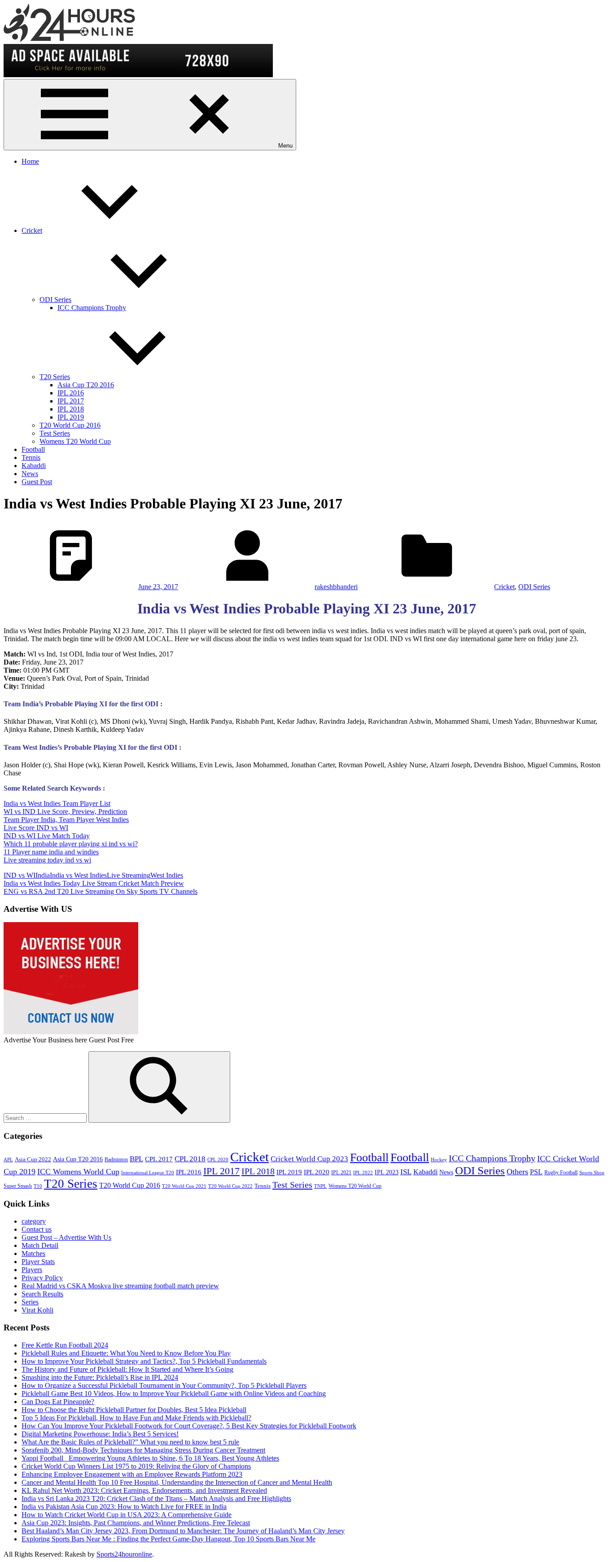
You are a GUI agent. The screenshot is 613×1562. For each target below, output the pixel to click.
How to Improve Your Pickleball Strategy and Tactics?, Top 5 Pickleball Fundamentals (144, 1361)
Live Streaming (128, 875)
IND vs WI (19, 875)
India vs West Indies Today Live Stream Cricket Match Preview (94, 883)
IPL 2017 (70, 401)
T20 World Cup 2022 (230, 1186)
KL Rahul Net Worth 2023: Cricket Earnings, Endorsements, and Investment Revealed (144, 1490)
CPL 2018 (190, 1159)
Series (30, 1302)
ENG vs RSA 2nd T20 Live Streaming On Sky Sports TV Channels (100, 891)
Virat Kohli (37, 1310)
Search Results (42, 1294)
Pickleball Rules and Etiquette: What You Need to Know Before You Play (126, 1353)
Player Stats (38, 1261)
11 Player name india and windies (51, 852)
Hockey (439, 1159)
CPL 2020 (217, 1159)
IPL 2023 (386, 1172)
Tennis (31, 457)
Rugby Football (561, 1172)
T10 (38, 1186)
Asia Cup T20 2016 (85, 385)
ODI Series (55, 299)
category (34, 1221)
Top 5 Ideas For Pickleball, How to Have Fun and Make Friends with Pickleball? (136, 1418)
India (42, 875)
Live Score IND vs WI (36, 827)
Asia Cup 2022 (33, 1159)
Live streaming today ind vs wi (47, 860)
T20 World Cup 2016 (70, 425)
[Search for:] (46, 1117)
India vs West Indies (78, 875)
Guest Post (37, 482)
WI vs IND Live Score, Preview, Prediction (65, 811)
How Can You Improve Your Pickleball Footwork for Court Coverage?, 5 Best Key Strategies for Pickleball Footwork (189, 1426)
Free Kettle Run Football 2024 (65, 1345)
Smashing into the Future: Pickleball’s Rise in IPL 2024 (100, 1377)
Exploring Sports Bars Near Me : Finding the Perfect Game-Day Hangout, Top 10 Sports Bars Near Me (168, 1539)
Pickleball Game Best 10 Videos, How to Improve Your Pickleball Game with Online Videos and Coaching (174, 1393)
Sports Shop (591, 1172)
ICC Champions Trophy (91, 307)
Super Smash (18, 1186)
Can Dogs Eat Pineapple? (58, 1401)
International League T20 (147, 1172)
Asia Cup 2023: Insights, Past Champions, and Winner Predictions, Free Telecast (136, 1523)
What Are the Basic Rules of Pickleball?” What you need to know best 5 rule (130, 1442)
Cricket (32, 230)
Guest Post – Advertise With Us (66, 1237)
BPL (136, 1159)
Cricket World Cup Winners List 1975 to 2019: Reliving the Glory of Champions (136, 1466)
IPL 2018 (70, 409)
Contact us (37, 1229)
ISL (406, 1172)
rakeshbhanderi (336, 587)
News (30, 473)
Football (33, 449)
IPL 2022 (363, 1172)
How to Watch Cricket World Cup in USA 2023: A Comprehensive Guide (127, 1514)
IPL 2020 (316, 1172)
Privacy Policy (42, 1278)
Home (30, 161)
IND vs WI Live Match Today (47, 836)
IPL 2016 (70, 393)
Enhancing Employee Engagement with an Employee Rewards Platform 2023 (132, 1474)
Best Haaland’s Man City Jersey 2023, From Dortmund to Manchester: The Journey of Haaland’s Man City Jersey (183, 1531)
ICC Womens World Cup (78, 1171)
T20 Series (54, 377)
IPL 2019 (70, 417)
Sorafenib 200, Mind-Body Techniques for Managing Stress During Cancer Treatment (143, 1450)
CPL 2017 (159, 1159)
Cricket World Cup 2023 (309, 1159)
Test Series (54, 433)
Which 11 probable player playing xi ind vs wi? (71, 844)
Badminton (116, 1159)
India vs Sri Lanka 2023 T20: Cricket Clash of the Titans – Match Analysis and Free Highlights (156, 1498)
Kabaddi (34, 465)
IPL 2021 (341, 1172)
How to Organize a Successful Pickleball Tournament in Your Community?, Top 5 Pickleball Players (164, 1385)
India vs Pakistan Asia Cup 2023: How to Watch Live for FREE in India (124, 1506)
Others (517, 1171)
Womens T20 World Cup (75, 441)
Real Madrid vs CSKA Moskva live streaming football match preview (120, 1286)
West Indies (166, 875)
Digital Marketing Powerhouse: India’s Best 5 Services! (100, 1434)
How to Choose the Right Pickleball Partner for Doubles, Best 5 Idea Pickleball (134, 1409)
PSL (536, 1172)
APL (8, 1159)
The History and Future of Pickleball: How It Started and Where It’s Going (127, 1369)
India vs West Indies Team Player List (57, 803)
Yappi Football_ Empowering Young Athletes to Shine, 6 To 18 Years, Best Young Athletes (150, 1458)
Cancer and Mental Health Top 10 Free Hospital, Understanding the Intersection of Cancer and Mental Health (177, 1482)
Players (32, 1269)
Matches (33, 1253)
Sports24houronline (124, 1554)
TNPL (320, 1186)
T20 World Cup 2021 (184, 1186)
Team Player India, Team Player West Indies (66, 819)
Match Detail (40, 1245)
